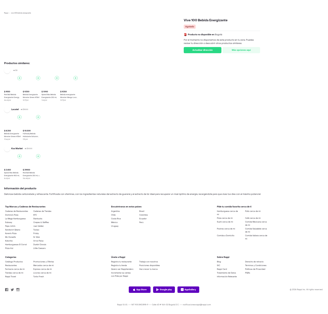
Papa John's (10, 226)
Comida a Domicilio (225, 235)
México (114, 222)
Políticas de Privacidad (255, 269)
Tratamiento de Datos (226, 273)
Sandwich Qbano (12, 230)
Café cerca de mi (253, 218)
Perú (141, 222)
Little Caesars (39, 248)
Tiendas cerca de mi (14, 273)
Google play (166, 289)
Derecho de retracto (254, 262)
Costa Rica (116, 218)
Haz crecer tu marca (148, 269)
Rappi (6, 13)
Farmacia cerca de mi (15, 269)
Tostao (36, 230)
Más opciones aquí (241, 50)
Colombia (143, 215)
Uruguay (114, 226)
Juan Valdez (38, 226)
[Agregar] (19, 78)
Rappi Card (222, 269)
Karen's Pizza (11, 233)
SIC (218, 265)
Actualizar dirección (202, 50)
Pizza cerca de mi (225, 218)
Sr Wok (36, 237)
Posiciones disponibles (149, 265)
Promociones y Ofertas (43, 262)
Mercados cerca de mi (43, 265)
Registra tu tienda (119, 265)
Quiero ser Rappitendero (122, 269)
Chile (113, 215)
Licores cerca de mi (42, 273)
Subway (8, 222)
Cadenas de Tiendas (42, 211)
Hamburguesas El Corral (16, 244)
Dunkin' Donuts (39, 244)
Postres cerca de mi (226, 229)
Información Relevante (227, 276)
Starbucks (37, 218)
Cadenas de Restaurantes (16, 211)
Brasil (141, 211)
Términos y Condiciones (255, 265)
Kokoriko (9, 241)
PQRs (247, 273)
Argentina (115, 211)
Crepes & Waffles (41, 222)
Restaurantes (11, 265)
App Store (141, 289)
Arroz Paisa (38, 241)
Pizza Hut (9, 248)
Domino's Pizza (11, 215)
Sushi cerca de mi (225, 222)
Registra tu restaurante (121, 262)
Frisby (36, 233)
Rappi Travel (10, 276)
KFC (35, 215)
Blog (219, 262)
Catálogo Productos (14, 262)
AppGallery (190, 289)
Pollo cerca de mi (253, 211)
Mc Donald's (10, 237)
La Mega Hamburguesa (15, 218)
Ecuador (143, 218)
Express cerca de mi (42, 269)
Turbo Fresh (38, 276)
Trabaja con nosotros (148, 262)
